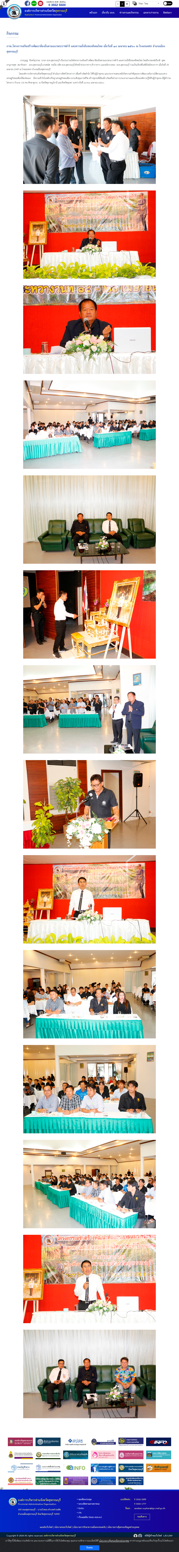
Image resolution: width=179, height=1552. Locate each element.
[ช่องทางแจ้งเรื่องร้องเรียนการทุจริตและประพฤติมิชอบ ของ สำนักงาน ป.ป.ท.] (103, 1481)
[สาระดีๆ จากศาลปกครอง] (103, 1442)
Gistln (81, 1508)
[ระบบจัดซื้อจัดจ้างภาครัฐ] (48, 1468)
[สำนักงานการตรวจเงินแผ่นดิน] (75, 1455)
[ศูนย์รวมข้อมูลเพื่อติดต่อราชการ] (75, 1468)
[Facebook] (27, 3)
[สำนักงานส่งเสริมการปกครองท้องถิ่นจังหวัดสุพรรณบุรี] (130, 1468)
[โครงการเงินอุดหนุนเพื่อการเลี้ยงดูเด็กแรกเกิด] (103, 1455)
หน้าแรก (93, 12)
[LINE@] (34, 3)
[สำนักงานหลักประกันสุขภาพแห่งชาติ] (75, 1442)
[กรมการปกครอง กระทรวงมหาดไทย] (130, 1442)
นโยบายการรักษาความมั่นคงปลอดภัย (89, 1527)
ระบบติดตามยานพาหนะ (89, 1504)
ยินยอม (89, 1548)
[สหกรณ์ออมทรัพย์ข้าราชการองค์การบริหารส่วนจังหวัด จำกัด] (20, 1481)
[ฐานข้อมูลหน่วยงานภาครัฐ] (158, 1442)
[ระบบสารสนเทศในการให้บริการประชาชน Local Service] (130, 1481)
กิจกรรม (12, 33)
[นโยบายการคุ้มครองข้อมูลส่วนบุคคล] (135, 1536)
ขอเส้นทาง (142, 1517)
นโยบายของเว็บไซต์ (62, 1527)
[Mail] (40, 3)
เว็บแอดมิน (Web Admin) (90, 1517)
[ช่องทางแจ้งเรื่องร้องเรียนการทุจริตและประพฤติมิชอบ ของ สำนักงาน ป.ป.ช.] (75, 1481)
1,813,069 (167, 1536)
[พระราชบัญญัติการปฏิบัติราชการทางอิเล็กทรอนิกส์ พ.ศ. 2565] (103, 1468)
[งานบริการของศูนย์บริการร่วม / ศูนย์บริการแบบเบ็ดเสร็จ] (48, 1481)
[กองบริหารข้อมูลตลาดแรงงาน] (20, 1442)
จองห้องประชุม (85, 1499)
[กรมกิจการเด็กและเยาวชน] (130, 1455)
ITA (80, 1513)
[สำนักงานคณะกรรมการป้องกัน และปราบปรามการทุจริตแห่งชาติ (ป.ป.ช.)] (20, 1455)
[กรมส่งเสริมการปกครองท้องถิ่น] (48, 1455)
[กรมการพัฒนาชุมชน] (158, 1455)
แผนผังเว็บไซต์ (46, 1527)
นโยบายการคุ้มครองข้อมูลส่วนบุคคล (123, 1527)
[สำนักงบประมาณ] (48, 1442)
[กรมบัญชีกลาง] (20, 1468)
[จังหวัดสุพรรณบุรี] (158, 1468)
